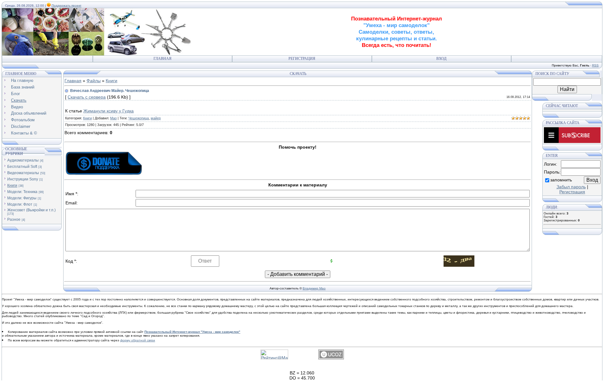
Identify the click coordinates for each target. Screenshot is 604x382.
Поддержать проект (66, 5)
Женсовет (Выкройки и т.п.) (31, 210)
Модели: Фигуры (21, 198)
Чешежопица (138, 118)
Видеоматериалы (23, 173)
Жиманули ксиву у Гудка (108, 110)
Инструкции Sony (22, 179)
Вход (441, 58)
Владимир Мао (314, 288)
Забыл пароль (571, 186)
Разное (13, 219)
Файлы (94, 80)
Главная (162, 58)
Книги (12, 185)
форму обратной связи (137, 340)
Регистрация (301, 58)
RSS (595, 65)
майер (156, 118)
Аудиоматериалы (23, 160)
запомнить (561, 179)
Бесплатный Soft (22, 166)
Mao (113, 118)
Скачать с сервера (87, 97)
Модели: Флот (19, 204)
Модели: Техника (22, 192)
